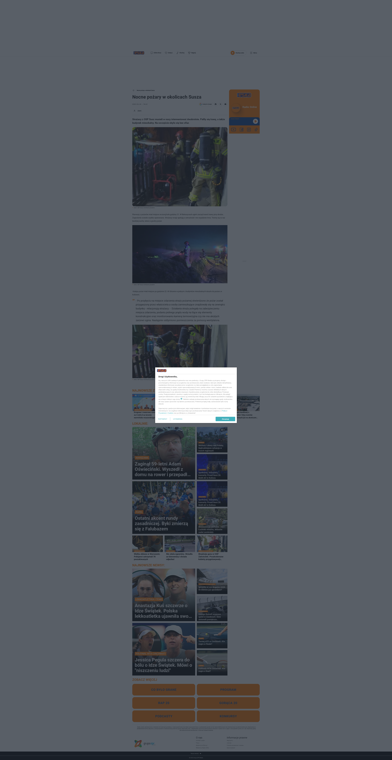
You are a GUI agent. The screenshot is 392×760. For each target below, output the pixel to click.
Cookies (170, 413)
